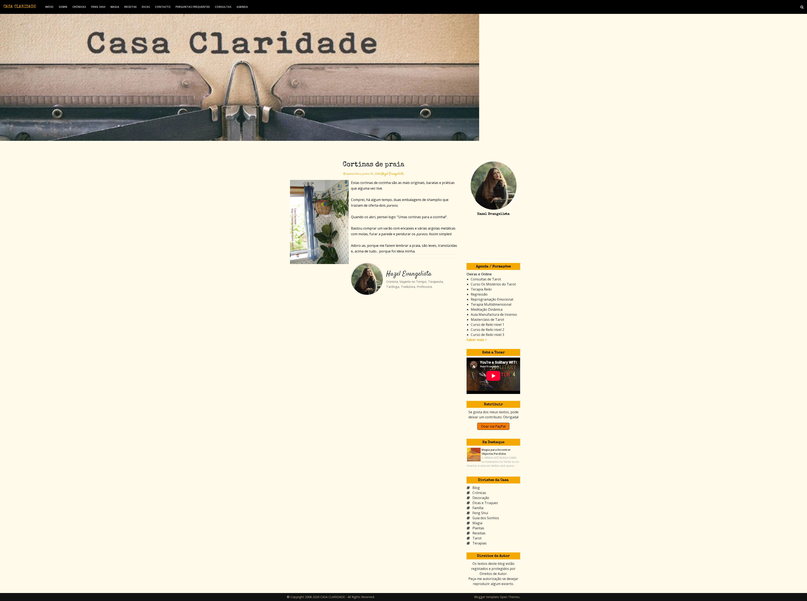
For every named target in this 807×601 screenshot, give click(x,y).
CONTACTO (163, 7)
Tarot (476, 538)
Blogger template (486, 597)
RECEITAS (130, 7)
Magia (477, 523)
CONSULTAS (223, 7)
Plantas (478, 528)
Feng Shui (480, 513)
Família (477, 508)
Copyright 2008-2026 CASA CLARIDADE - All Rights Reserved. (332, 597)
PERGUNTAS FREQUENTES (193, 7)
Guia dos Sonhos (485, 518)
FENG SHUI (98, 7)
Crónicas (479, 492)
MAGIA (115, 7)
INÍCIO (49, 7)
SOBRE (63, 7)
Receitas (478, 533)
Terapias (479, 543)
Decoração (480, 497)
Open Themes (510, 597)
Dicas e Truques (485, 503)
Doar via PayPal (493, 426)
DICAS (146, 7)
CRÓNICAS (79, 7)
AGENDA (242, 7)
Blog (476, 487)
